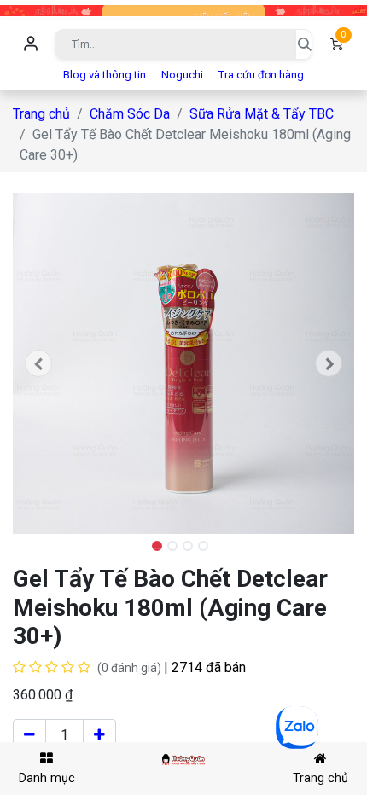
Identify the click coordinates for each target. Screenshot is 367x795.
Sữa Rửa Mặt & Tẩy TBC (261, 114)
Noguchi (182, 74)
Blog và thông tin (104, 74)
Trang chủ (41, 114)
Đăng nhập (31, 44)
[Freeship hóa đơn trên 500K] (183, 10)
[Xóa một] (29, 735)
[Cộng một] (99, 735)
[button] (38, 363)
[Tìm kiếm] (303, 44)
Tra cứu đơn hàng (261, 74)
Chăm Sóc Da (130, 114)
